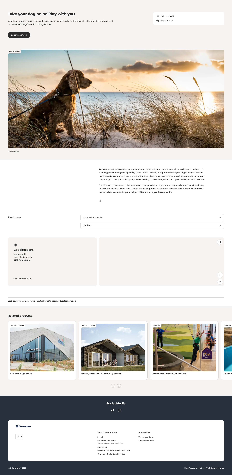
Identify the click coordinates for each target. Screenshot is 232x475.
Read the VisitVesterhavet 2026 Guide (113, 450)
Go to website (17, 35)
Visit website (166, 16)
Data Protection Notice (194, 468)
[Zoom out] (220, 282)
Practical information (106, 440)
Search (100, 437)
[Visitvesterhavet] (23, 426)
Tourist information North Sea (110, 444)
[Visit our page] (112, 410)
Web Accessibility (146, 440)
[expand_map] (219, 242)
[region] (161, 261)
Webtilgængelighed (215, 468)
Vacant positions (145, 437)
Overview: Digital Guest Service (111, 454)
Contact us (102, 447)
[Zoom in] (220, 275)
